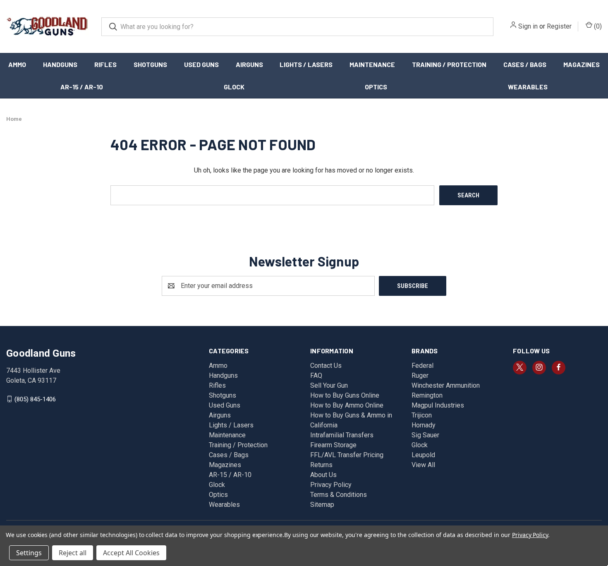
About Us (323, 475)
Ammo (17, 64)
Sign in (528, 26)
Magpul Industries (438, 405)
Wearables (528, 87)
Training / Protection (449, 64)
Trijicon (422, 415)
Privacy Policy (331, 485)
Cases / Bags (524, 64)
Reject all (72, 552)
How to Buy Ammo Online (346, 405)
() (597, 26)
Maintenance (372, 64)
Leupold (423, 455)
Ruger (420, 375)
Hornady (424, 425)
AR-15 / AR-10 (81, 87)
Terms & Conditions (338, 495)
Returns (321, 465)
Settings (29, 552)
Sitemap (322, 504)
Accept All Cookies (131, 552)
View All (423, 465)
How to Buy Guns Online (344, 395)
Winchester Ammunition (446, 385)
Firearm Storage (333, 445)
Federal (422, 365)
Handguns (60, 64)
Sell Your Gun (329, 385)
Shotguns (150, 64)
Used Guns (201, 64)
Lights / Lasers (306, 64)
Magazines (581, 64)
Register (559, 26)
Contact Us (326, 365)
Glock (234, 87)
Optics (376, 87)
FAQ (316, 375)
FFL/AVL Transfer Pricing (346, 455)
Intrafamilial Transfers (341, 435)
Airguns (249, 64)
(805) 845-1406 (35, 399)
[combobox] (297, 26)
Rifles (105, 64)
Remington (427, 395)
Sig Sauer (425, 435)
